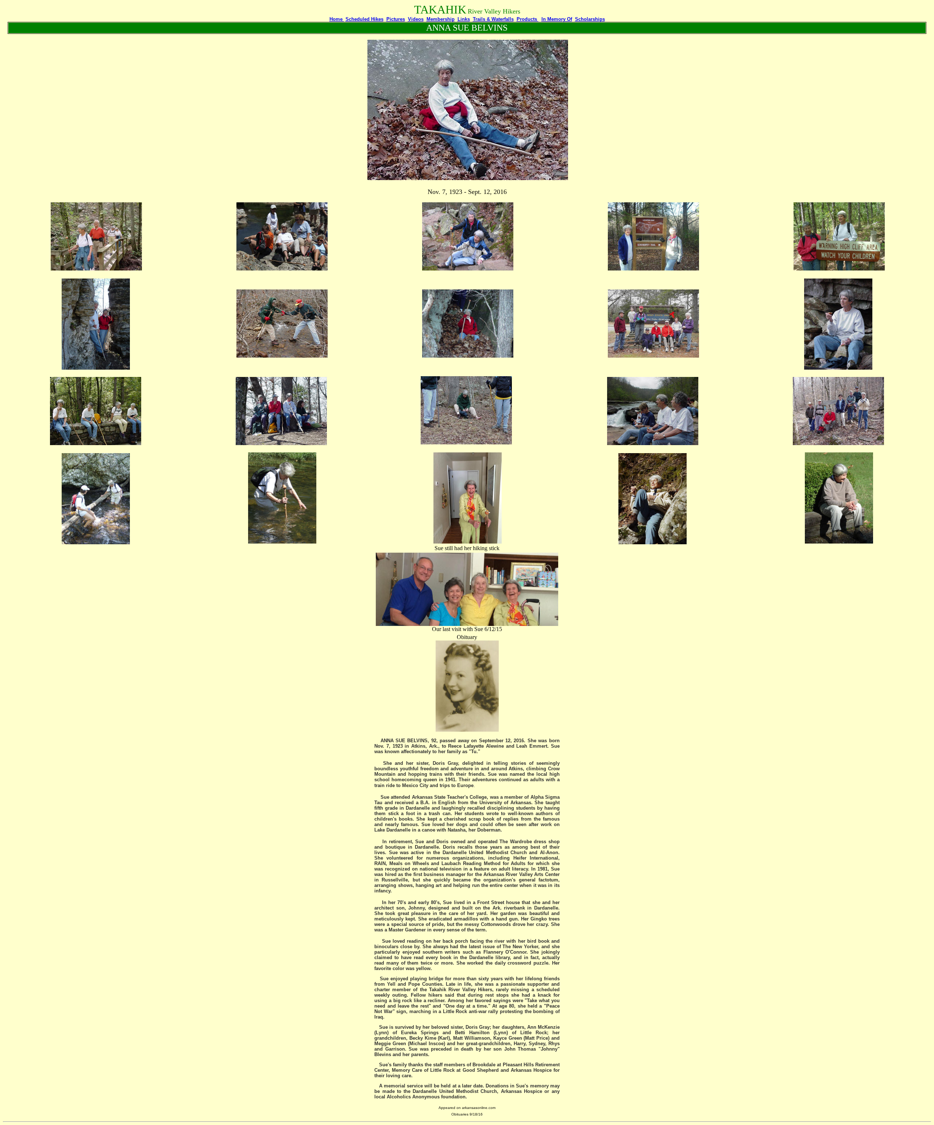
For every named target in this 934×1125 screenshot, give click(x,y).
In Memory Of (556, 19)
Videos (416, 19)
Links (464, 19)
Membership (441, 19)
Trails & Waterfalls (493, 19)
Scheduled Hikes (364, 19)
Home (336, 19)
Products (528, 19)
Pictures (395, 19)
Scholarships (590, 19)
